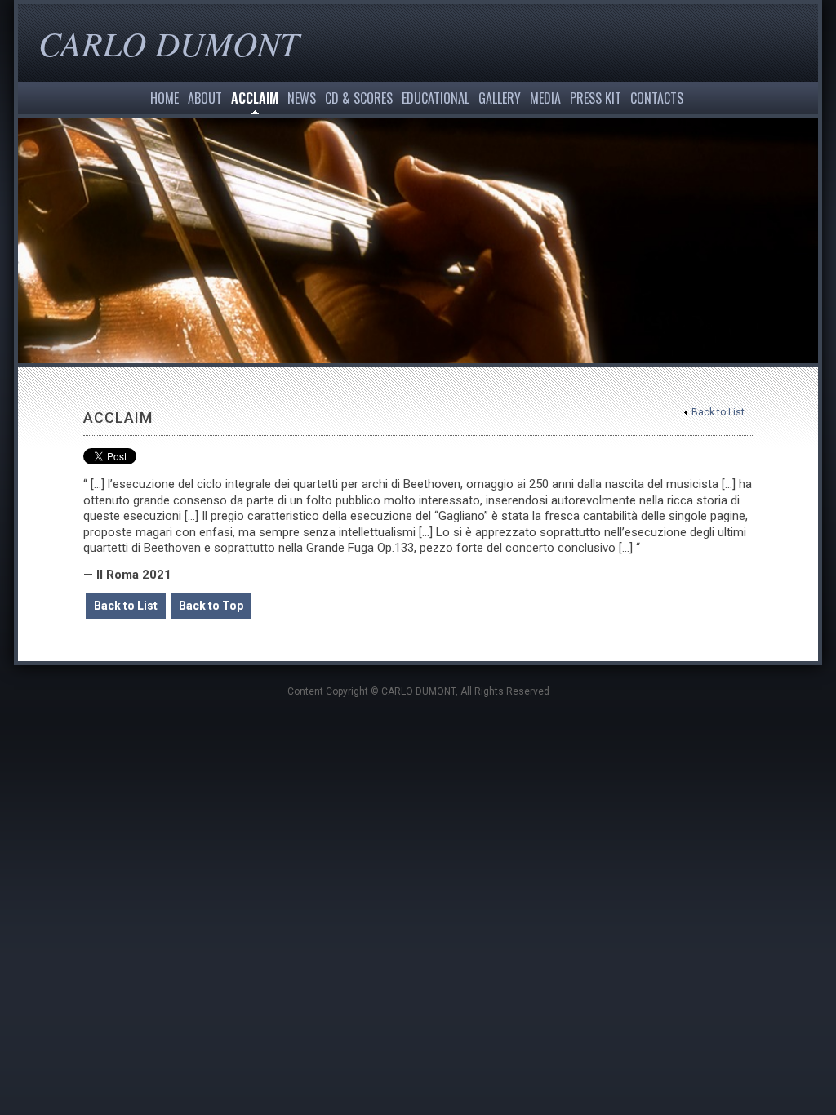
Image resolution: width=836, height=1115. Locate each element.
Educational (435, 98)
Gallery (499, 98)
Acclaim (254, 98)
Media (545, 98)
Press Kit (595, 98)
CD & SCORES (359, 98)
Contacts (656, 98)
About (205, 98)
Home (164, 98)
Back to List (718, 412)
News (301, 98)
